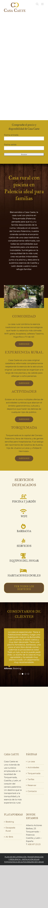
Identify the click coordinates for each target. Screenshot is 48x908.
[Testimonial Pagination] (20, 674)
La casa (31, 761)
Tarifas (31, 779)
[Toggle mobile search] (37, 4)
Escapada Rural (10, 829)
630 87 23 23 (34, 844)
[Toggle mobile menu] (42, 4)
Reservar (32, 785)
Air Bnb (9, 837)
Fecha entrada (11, 135)
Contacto (32, 791)
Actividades (33, 767)
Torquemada (34, 773)
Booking (10, 821)
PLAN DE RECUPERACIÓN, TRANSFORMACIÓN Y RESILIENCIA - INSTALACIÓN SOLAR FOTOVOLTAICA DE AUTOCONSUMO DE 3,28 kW (24, 859)
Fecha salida (10, 144)
